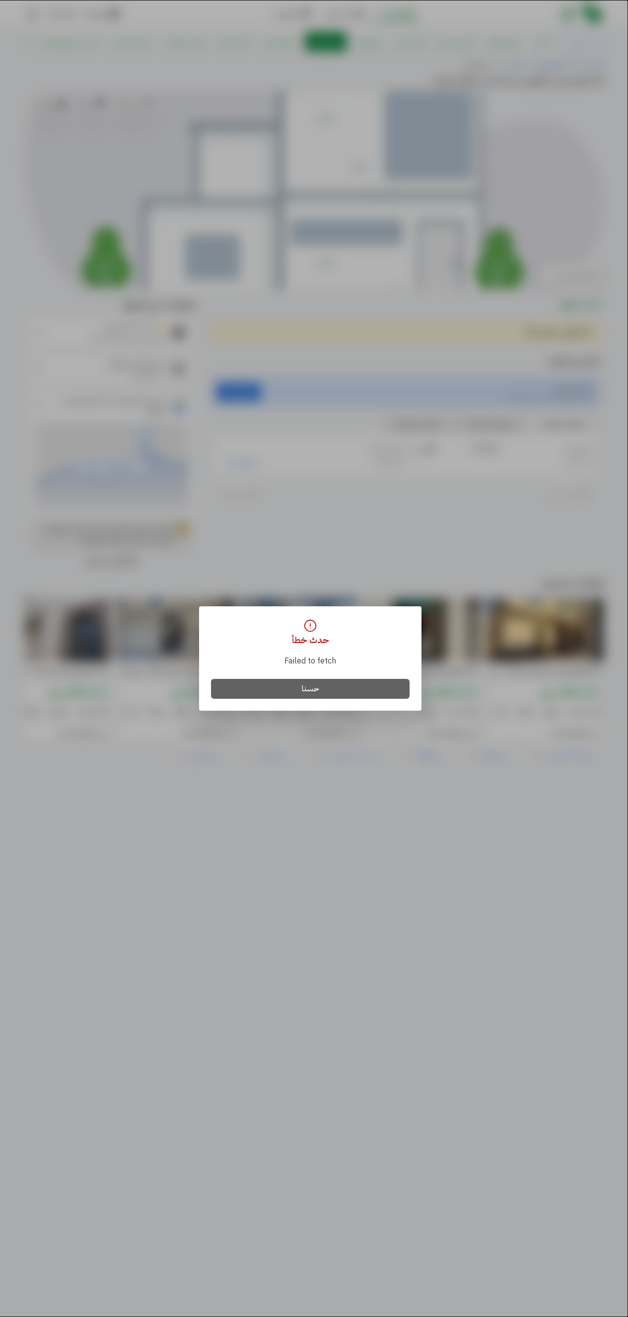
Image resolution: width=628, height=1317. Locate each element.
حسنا (310, 689)
